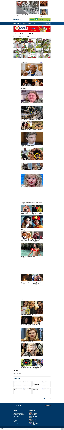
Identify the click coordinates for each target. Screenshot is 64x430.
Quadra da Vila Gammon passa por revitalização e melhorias (34, 417)
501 (39, 398)
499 (36, 398)
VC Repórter (33, 23)
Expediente (15, 421)
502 (41, 398)
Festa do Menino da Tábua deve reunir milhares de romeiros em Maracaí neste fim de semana (35, 423)
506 (47, 398)
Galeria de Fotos (19, 23)
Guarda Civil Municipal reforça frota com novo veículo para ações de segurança (34, 420)
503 (42, 398)
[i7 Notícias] (18, 19)
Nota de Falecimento (24, 23)
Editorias (14, 23)
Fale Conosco (29, 23)
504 (44, 398)
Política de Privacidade (16, 416)
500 (37, 398)
